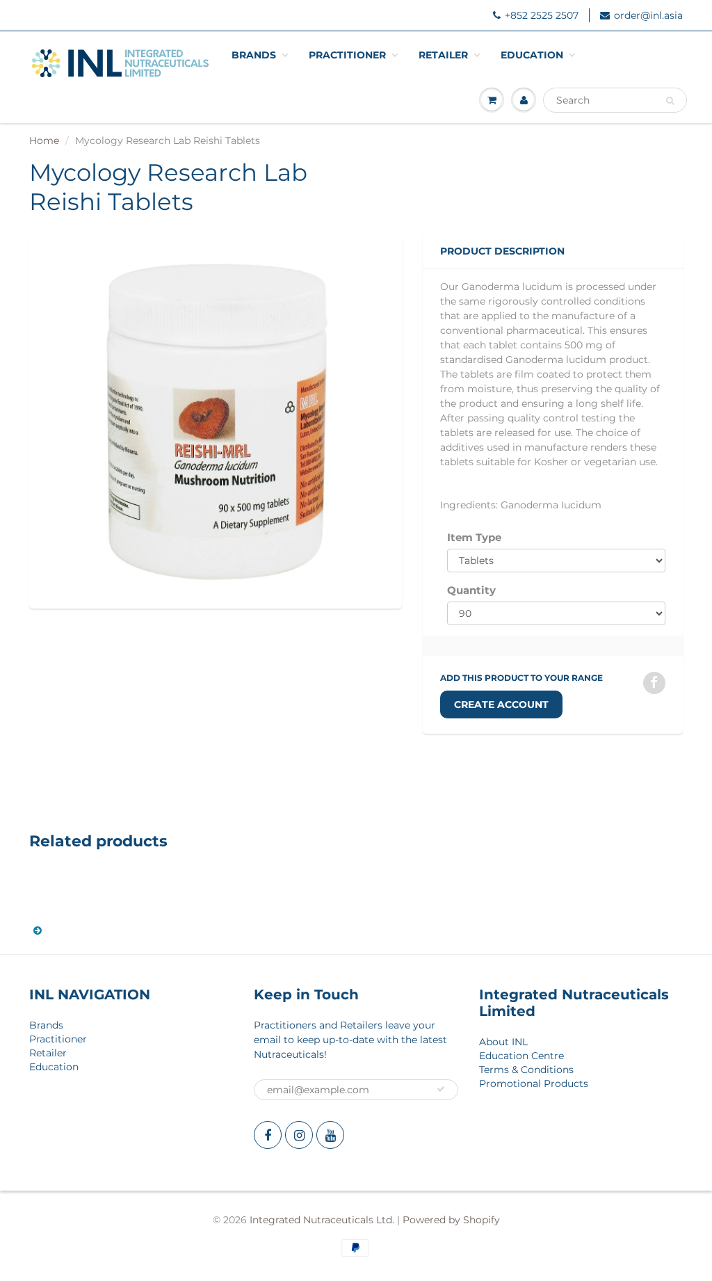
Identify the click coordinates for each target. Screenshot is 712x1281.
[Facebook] (268, 1135)
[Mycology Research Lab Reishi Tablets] (215, 419)
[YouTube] (330, 1135)
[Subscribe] (441, 1089)
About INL (503, 1042)
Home (44, 140)
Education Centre (521, 1055)
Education (532, 55)
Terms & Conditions (526, 1069)
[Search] (669, 101)
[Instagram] (299, 1135)
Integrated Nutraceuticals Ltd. (322, 1220)
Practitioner (347, 55)
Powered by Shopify (451, 1220)
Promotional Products (533, 1083)
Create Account (501, 704)
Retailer (443, 55)
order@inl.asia (648, 15)
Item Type (474, 537)
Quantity (471, 590)
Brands (254, 55)
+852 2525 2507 (541, 15)
